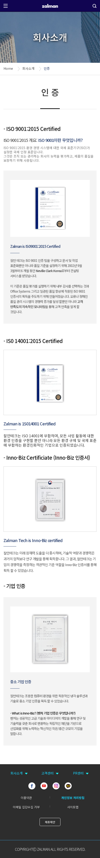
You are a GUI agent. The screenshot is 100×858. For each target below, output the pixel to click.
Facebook (31, 785)
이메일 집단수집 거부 (26, 807)
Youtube (43, 785)
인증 (47, 68)
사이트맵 (72, 807)
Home (8, 68)
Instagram (56, 785)
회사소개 (28, 68)
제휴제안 (50, 822)
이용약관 (26, 797)
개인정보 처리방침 (72, 797)
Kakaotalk (68, 785)
